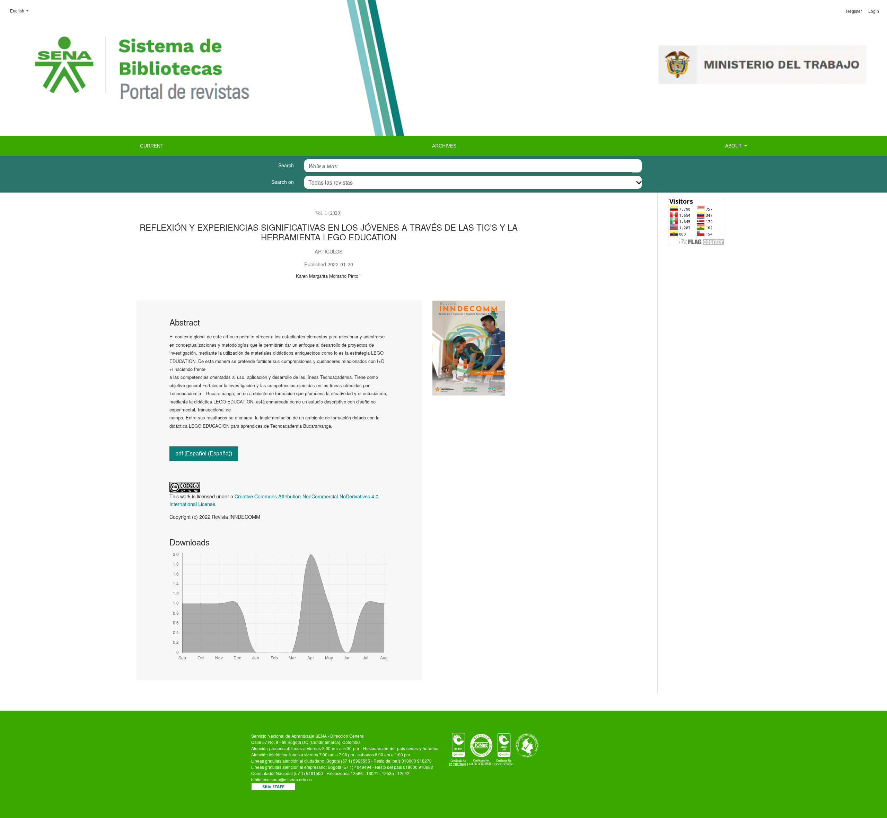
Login (873, 11)
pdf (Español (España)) (203, 453)
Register (854, 11)
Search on (282, 181)
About (734, 146)
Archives (444, 146)
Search (286, 165)
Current (152, 146)
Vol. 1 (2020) (328, 213)
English (21, 11)
